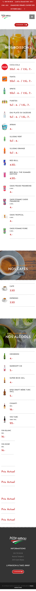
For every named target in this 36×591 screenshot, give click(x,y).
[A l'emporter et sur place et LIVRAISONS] (6, 16)
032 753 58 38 (9, 1)
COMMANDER (20, 24)
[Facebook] (24, 9)
